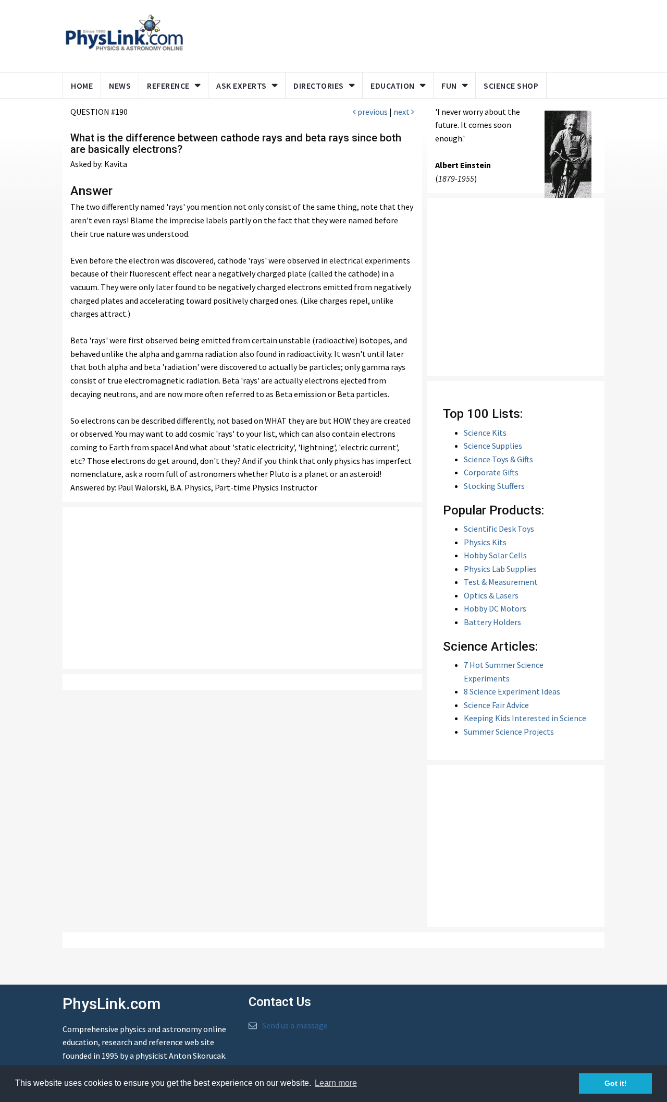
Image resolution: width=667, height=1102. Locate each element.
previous (372, 111)
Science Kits (485, 432)
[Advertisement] (392, 33)
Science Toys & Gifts (498, 459)
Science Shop (511, 85)
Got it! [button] (615, 1083)
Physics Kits (485, 542)
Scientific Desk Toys (499, 528)
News (120, 85)
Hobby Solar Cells (495, 555)
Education (392, 85)
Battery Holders (492, 622)
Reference (168, 85)
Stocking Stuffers (494, 486)
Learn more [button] (336, 1083)
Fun (449, 85)
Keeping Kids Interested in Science (525, 718)
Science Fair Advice (496, 705)
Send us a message (295, 1025)
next (402, 111)
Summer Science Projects (509, 731)
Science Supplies (493, 445)
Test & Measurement (501, 582)
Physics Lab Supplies (500, 569)
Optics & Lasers (491, 595)
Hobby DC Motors (495, 608)
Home (82, 85)
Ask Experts (241, 85)
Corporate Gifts (491, 472)
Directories (318, 85)
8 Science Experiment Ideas (512, 691)
